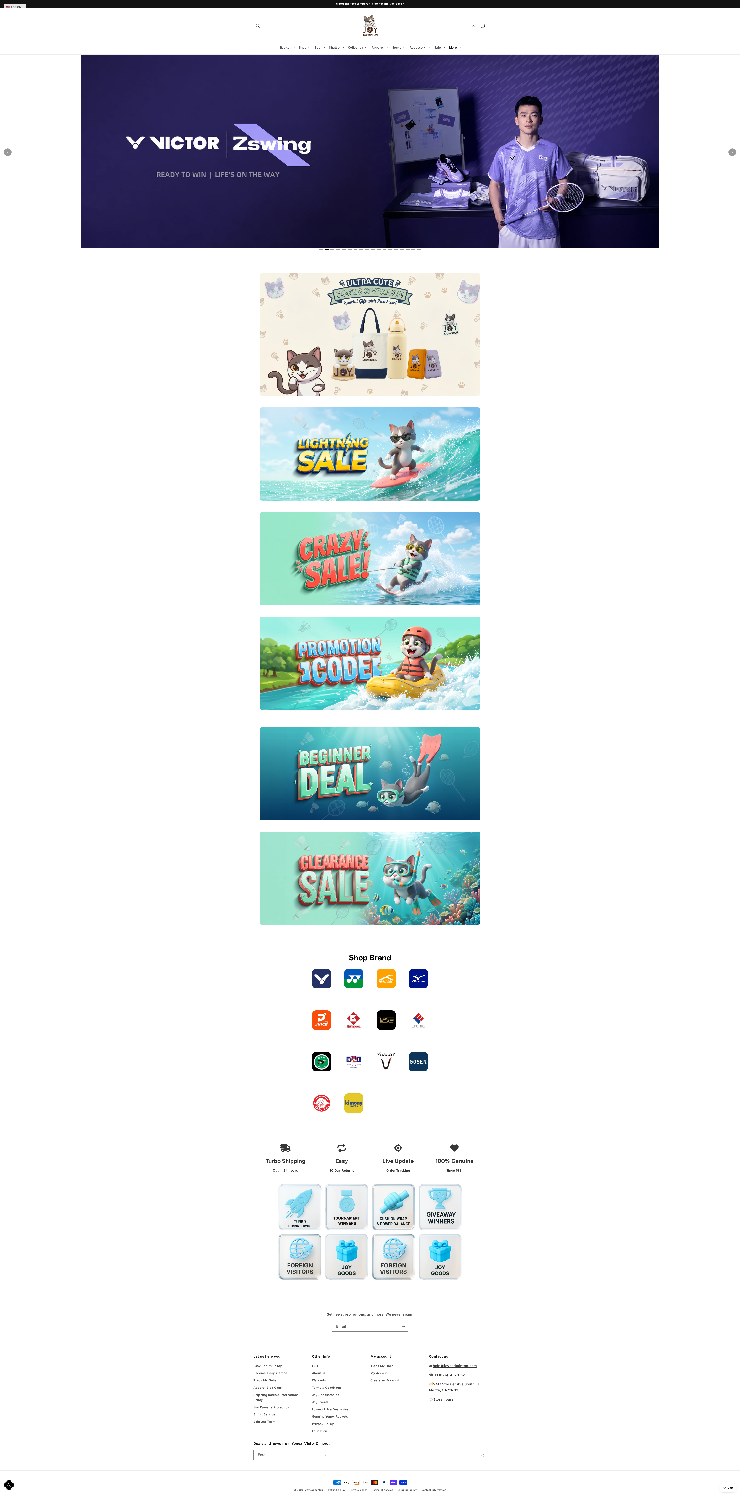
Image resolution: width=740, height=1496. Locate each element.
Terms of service (382, 1489)
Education (319, 1431)
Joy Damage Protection (271, 1407)
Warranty (319, 1380)
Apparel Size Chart (268, 1387)
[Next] (732, 152)
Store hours (443, 1399)
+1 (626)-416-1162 (449, 1375)
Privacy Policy (323, 1424)
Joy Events (320, 1402)
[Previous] (8, 152)
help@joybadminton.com (455, 1366)
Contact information (433, 1489)
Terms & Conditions (327, 1387)
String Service (264, 1414)
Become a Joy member (271, 1373)
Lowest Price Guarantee (330, 1409)
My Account (379, 1373)
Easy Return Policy (267, 1366)
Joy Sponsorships (325, 1395)
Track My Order (265, 1380)
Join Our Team (264, 1422)
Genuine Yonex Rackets (330, 1416)
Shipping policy (407, 1489)
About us (318, 1373)
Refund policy (336, 1489)
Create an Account (384, 1380)
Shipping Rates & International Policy (276, 1397)
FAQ (315, 1366)
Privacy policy (359, 1489)
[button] (258, 25)
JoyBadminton (314, 1489)
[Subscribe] (403, 1327)
